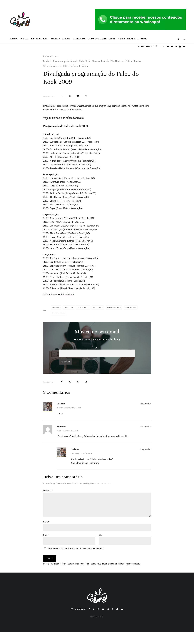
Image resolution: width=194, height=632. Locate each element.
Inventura (58, 61)
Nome (46, 522)
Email (97, 347)
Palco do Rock (67, 294)
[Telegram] (172, 46)
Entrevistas (79, 38)
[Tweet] (70, 96)
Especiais (142, 38)
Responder (145, 403)
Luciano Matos (50, 56)
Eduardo (61, 426)
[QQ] (180, 46)
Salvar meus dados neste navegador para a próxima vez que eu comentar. (75, 548)
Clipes (112, 38)
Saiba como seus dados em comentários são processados (112, 563)
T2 (102, 617)
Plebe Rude (84, 61)
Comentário (48, 490)
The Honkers (117, 61)
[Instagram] (164, 46)
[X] (160, 46)
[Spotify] (176, 46)
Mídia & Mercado (126, 38)
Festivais (47, 61)
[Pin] (78, 96)
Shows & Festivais (60, 38)
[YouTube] (168, 46)
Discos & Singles (40, 38)
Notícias (24, 38)
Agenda (13, 38)
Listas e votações (97, 38)
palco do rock (71, 61)
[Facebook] (156, 46)
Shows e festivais (100, 61)
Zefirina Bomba (133, 61)
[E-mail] (86, 96)
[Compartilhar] (62, 96)
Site (100, 535)
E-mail (46, 535)
